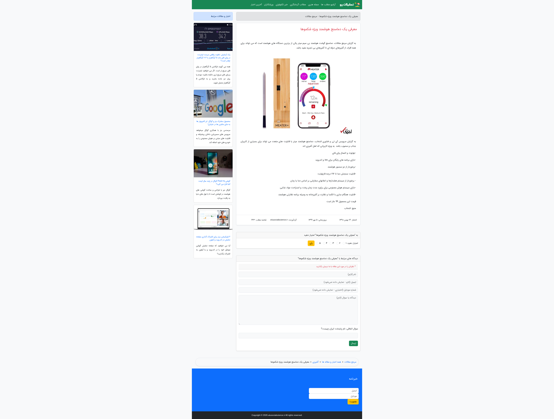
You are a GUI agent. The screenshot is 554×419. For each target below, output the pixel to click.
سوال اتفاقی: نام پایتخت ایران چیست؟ (339, 329)
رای (311, 243)
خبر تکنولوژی (282, 4)
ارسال (353, 343)
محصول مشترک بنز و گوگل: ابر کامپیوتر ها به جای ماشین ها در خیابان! (213, 123)
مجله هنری (313, 4)
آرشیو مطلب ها (328, 4)
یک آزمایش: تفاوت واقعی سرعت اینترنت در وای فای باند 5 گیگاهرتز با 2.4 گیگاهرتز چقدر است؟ (213, 57)
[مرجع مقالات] (349, 4)
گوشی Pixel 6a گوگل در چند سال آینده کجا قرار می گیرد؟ (214, 183)
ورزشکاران (268, 4)
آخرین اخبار (256, 4)
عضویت (353, 401)
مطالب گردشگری (298, 4)
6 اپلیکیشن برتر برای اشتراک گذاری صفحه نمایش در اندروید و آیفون (213, 238)
